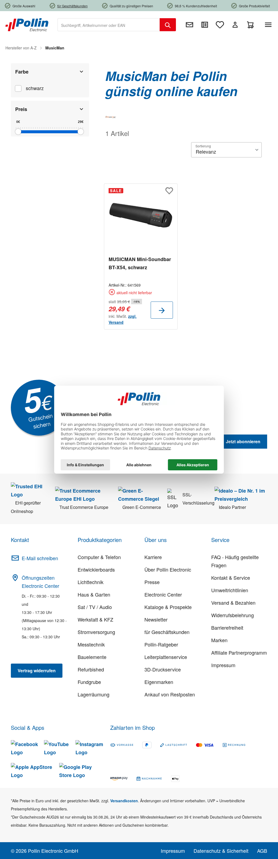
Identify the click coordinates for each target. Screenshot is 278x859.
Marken (219, 640)
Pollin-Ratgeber (161, 644)
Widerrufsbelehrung (232, 615)
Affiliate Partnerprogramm (239, 652)
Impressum (223, 664)
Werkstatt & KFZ (95, 619)
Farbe (22, 71)
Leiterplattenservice (165, 656)
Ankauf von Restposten (169, 694)
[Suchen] (168, 24)
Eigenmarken (158, 681)
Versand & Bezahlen (233, 602)
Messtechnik (91, 644)
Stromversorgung (96, 631)
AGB (262, 850)
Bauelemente (92, 656)
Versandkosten (124, 800)
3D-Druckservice (162, 669)
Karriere (153, 556)
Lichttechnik (90, 581)
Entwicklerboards (96, 569)
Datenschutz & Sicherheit (221, 850)
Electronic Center (163, 594)
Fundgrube (89, 681)
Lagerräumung (93, 694)
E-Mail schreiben (40, 558)
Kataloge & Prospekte (168, 606)
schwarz (35, 87)
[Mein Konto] (235, 24)
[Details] (162, 310)
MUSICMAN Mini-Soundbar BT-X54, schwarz (140, 263)
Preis (21, 109)
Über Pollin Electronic (167, 569)
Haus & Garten (94, 594)
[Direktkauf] (204, 24)
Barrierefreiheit (227, 627)
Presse (152, 581)
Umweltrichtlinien (229, 590)
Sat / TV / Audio (95, 606)
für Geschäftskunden (166, 631)
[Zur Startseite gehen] (26, 24)
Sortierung (203, 146)
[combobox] (109, 24)
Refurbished (91, 669)
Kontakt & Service (230, 577)
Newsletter (156, 619)
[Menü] (269, 25)
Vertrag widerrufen (37, 670)
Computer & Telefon (99, 556)
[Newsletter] (189, 24)
